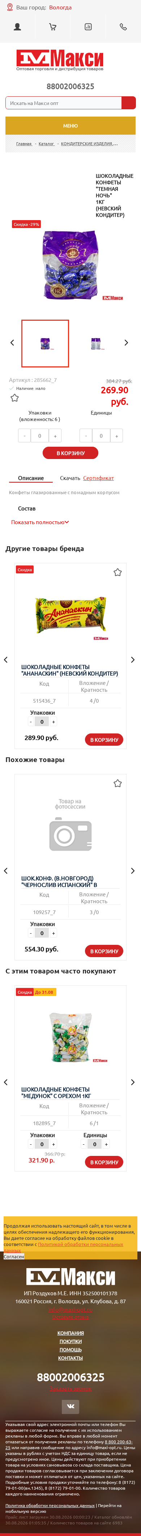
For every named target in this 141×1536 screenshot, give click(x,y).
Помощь (71, 1349)
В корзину (104, 739)
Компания (70, 1333)
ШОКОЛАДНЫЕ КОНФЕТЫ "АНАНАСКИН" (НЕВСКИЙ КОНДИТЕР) (69, 670)
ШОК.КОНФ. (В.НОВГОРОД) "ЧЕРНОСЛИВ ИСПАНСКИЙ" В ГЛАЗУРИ (59, 881)
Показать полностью (37, 521)
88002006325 (70, 86)
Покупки (71, 1341)
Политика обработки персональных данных (50, 1505)
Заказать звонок (70, 1388)
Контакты (70, 1358)
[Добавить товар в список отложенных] (14, 397)
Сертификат (98, 477)
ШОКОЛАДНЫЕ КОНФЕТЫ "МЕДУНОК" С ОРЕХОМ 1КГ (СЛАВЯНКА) (56, 1092)
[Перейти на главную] (60, 60)
